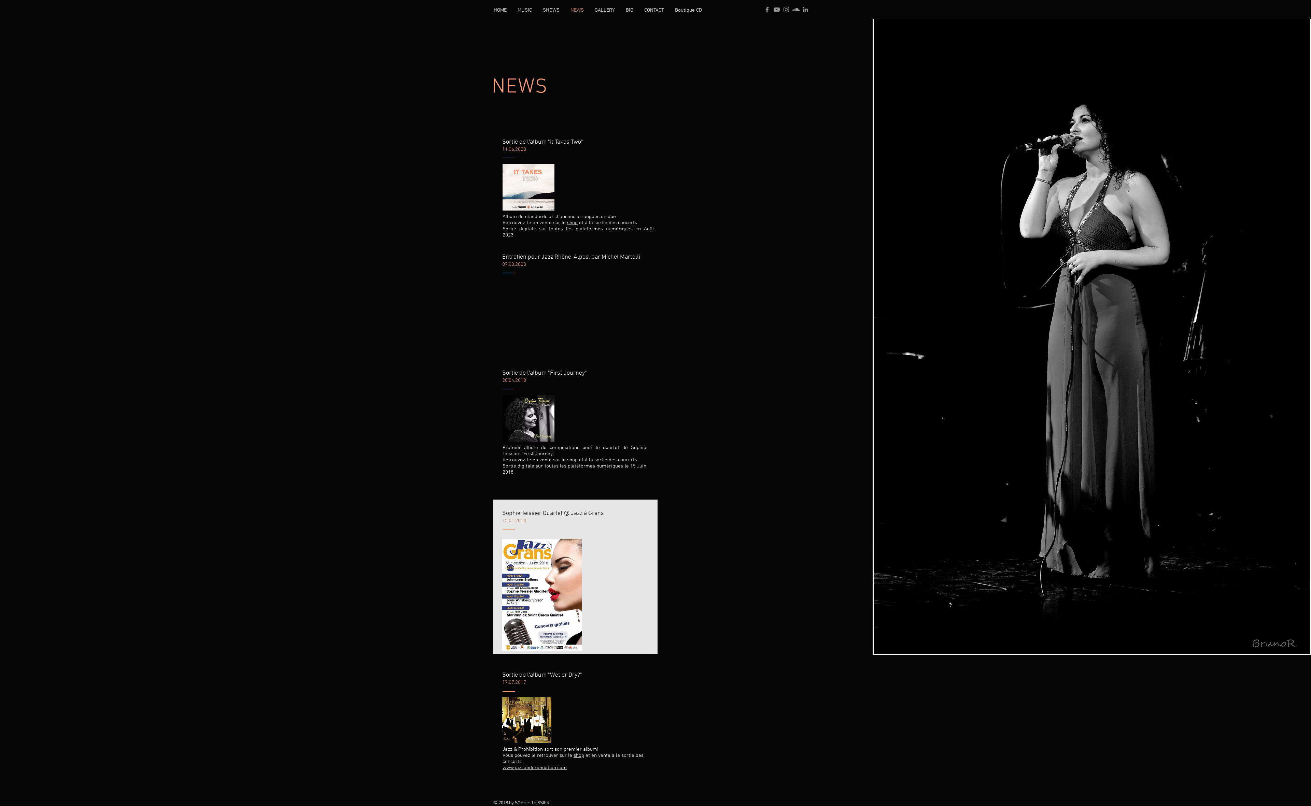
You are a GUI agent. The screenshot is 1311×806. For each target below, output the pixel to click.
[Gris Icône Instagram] (786, 9)
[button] (524, 10)
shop (572, 223)
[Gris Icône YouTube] (776, 9)
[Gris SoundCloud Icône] (796, 9)
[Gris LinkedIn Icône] (805, 9)
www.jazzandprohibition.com (535, 768)
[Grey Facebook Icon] (767, 9)
